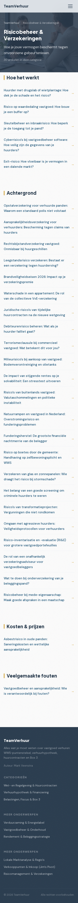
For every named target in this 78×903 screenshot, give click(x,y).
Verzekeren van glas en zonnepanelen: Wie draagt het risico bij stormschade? (35, 476)
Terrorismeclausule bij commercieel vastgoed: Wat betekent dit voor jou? (31, 345)
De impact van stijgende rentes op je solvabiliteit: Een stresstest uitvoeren (32, 378)
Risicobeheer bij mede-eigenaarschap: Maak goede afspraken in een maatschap (34, 597)
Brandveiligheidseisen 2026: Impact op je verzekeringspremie (35, 279)
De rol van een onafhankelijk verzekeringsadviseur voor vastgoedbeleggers (24, 562)
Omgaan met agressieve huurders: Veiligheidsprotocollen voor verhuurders (34, 526)
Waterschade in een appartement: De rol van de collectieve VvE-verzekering (34, 296)
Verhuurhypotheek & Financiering (26, 792)
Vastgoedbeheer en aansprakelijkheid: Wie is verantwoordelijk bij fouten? (35, 691)
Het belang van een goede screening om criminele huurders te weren (34, 493)
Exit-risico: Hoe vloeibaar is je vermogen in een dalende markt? (35, 164)
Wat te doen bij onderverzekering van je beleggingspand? (33, 581)
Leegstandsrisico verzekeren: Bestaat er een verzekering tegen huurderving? (34, 263)
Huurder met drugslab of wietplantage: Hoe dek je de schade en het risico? (36, 93)
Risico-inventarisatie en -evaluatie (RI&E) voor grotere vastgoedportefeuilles (35, 542)
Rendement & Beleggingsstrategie (27, 836)
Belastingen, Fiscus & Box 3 (22, 799)
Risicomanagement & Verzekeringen (28, 874)
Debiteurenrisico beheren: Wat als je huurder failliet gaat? (31, 329)
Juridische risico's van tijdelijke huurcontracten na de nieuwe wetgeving (34, 312)
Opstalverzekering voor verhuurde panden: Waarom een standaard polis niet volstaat (36, 208)
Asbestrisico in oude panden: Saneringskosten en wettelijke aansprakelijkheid (26, 644)
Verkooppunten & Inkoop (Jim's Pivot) (29, 867)
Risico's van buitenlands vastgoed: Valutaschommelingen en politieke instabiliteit (29, 397)
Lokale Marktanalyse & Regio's (24, 860)
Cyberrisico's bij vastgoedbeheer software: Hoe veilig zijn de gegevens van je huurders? (36, 145)
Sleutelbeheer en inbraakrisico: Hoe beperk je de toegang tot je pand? (36, 126)
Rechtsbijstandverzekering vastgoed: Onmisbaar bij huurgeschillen (32, 246)
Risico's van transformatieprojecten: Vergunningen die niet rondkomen (31, 509)
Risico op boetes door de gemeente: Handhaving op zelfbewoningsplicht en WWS (33, 457)
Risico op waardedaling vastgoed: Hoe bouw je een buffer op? (36, 109)
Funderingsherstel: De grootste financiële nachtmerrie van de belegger (35, 438)
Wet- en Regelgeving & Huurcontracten (30, 785)
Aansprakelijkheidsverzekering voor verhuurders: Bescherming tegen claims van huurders (36, 227)
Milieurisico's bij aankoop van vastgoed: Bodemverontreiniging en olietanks (33, 362)
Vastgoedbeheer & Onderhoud (25, 830)
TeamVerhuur (16, 6)
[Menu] (70, 6)
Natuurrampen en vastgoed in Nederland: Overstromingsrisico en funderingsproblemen (34, 419)
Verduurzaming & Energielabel (24, 822)
